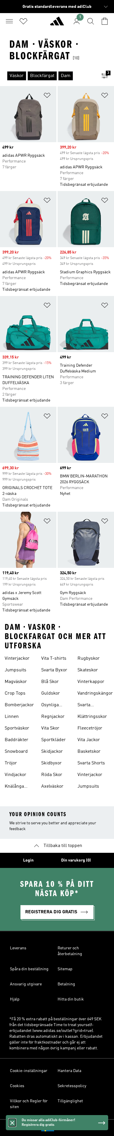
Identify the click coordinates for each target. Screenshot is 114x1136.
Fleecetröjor (89, 728)
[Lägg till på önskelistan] (47, 96)
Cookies (17, 1086)
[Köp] (57, 24)
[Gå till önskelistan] (23, 21)
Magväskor (16, 682)
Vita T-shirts (53, 658)
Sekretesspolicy (72, 1086)
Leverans (18, 948)
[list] (47, 76)
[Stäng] (12, 1122)
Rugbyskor (88, 658)
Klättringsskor (92, 716)
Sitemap (65, 969)
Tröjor (11, 763)
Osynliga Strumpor (51, 706)
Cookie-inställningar (28, 1071)
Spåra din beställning (29, 969)
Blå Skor (50, 682)
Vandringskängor (95, 693)
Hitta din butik (71, 999)
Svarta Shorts (91, 763)
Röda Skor (51, 775)
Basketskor (89, 751)
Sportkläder (53, 740)
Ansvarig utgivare (26, 984)
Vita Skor (50, 728)
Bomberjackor (19, 705)
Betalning (66, 984)
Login (28, 860)
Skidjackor (52, 751)
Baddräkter (16, 740)
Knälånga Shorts (14, 787)
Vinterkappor (90, 682)
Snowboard (16, 751)
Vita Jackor (88, 740)
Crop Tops (15, 693)
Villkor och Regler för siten (29, 1104)
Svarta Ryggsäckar (89, 706)
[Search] (91, 21)
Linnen (12, 716)
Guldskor (50, 693)
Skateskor (87, 670)
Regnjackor (53, 716)
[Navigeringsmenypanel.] (9, 21)
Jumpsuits (15, 670)
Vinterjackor (17, 658)
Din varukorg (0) (76, 860)
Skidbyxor (51, 763)
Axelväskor (52, 786)
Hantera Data (69, 1071)
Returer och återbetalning (70, 951)
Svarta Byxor (54, 670)
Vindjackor (15, 775)
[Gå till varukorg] (105, 21)
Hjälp (15, 999)
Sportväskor (17, 728)
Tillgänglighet (70, 1101)
